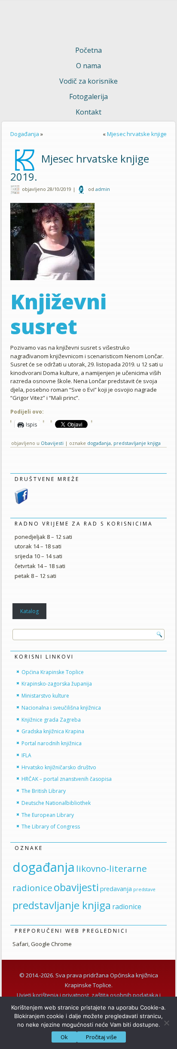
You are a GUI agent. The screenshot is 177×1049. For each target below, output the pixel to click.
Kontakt (88, 112)
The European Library (47, 815)
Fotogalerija (88, 96)
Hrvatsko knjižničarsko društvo (58, 767)
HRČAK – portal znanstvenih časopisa (66, 779)
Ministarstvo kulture (45, 695)
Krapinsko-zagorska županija (56, 683)
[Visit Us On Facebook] (21, 502)
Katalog (29, 611)
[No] (166, 1023)
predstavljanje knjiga (137, 443)
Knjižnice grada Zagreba (51, 719)
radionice (126, 906)
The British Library (43, 791)
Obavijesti (52, 443)
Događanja (24, 134)
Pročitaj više (101, 1037)
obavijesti (76, 887)
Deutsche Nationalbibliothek (56, 803)
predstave (144, 889)
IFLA (26, 755)
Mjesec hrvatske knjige (137, 134)
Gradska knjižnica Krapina (52, 731)
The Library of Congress (50, 826)
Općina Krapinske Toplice (52, 672)
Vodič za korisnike (88, 81)
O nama (88, 65)
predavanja (116, 889)
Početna (88, 50)
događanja (99, 443)
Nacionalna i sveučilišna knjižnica (61, 707)
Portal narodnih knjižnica (51, 743)
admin (102, 189)
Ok (64, 1037)
